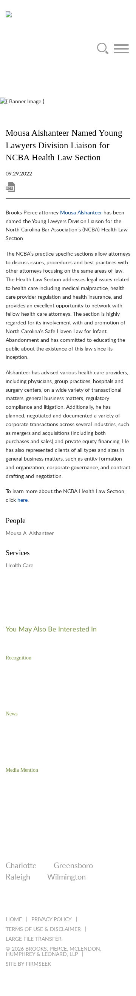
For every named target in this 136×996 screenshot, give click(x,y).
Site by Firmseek (28, 964)
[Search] (102, 49)
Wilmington (66, 877)
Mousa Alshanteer (81, 213)
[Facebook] (50, 901)
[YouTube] (90, 901)
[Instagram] (70, 901)
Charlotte (21, 866)
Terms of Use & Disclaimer (43, 929)
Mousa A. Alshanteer (30, 533)
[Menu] (121, 48)
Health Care (19, 565)
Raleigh (18, 877)
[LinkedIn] (9, 901)
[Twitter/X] (29, 901)
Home (14, 919)
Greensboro (73, 866)
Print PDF (10, 187)
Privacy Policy (51, 919)
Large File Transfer (34, 939)
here (22, 500)
